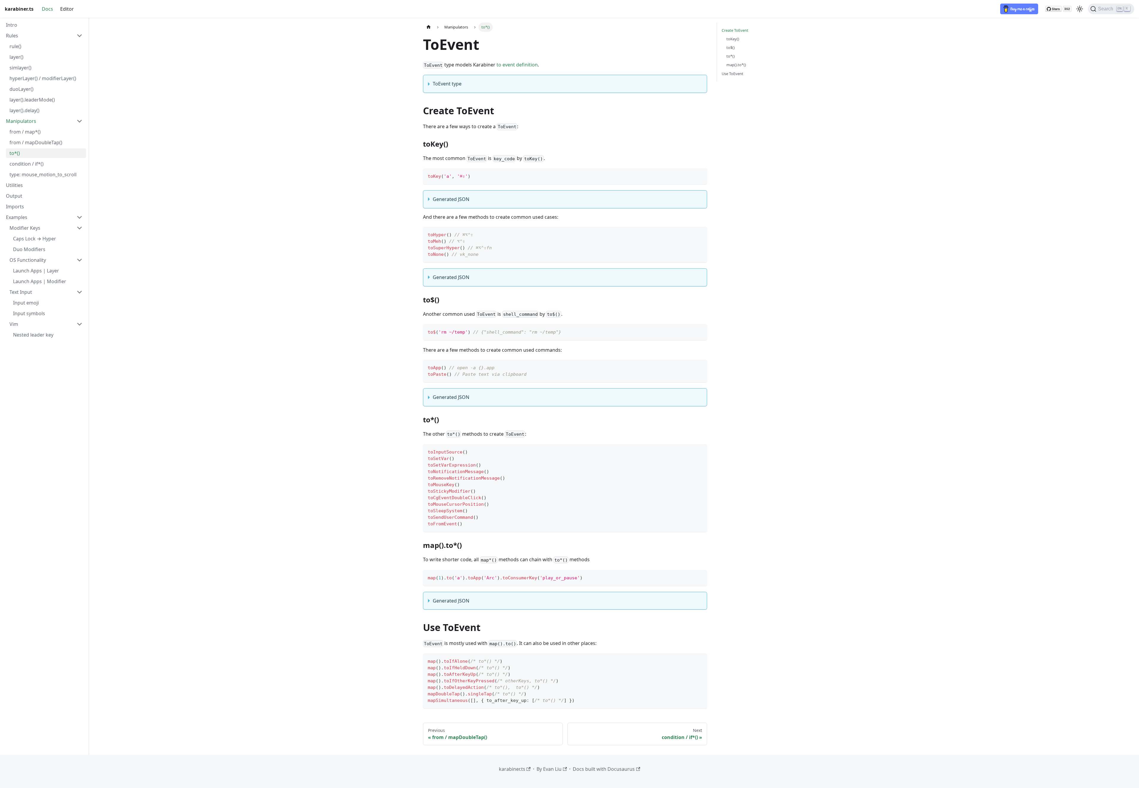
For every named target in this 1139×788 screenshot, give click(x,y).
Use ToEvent (732, 73)
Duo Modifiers (29, 249)
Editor (67, 9)
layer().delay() (24, 110)
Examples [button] (16, 217)
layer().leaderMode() (32, 99)
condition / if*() (26, 164)
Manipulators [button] (21, 121)
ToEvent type (447, 83)
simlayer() (20, 67)
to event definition (517, 64)
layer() (16, 57)
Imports (15, 206)
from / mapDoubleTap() (35, 142)
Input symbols (29, 313)
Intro (11, 25)
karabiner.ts (512, 769)
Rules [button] (12, 35)
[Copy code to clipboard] (700, 175)
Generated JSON (451, 199)
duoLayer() (21, 89)
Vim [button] (13, 324)
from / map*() (25, 132)
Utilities (14, 185)
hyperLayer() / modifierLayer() (42, 78)
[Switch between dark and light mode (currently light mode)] (1079, 9)
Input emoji (26, 302)
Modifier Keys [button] (24, 228)
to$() (730, 47)
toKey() (732, 39)
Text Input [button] (20, 292)
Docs (47, 9)
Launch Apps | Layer (36, 270)
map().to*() (736, 64)
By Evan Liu (549, 769)
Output (14, 196)
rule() (15, 46)
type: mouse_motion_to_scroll (43, 174)
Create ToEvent (735, 30)
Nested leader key (33, 335)
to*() (14, 153)
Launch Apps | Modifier (39, 281)
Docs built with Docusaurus (604, 769)
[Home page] (428, 27)
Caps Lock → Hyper (34, 238)
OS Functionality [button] (27, 260)
